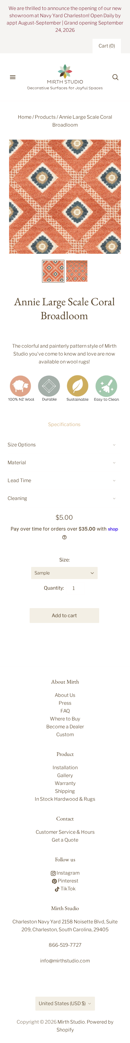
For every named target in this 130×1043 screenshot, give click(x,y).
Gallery (65, 775)
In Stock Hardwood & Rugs (65, 799)
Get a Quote (65, 840)
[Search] (115, 77)
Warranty (65, 783)
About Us (65, 695)
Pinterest (67, 881)
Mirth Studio (71, 1022)
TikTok (68, 889)
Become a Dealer (65, 727)
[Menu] (12, 77)
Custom (65, 734)
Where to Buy (65, 719)
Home (24, 117)
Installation (65, 767)
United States (62, 1003)
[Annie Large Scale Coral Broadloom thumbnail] (53, 271)
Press (65, 703)
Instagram (68, 873)
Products (45, 117)
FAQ (65, 711)
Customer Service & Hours (65, 832)
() (107, 46)
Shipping (65, 791)
